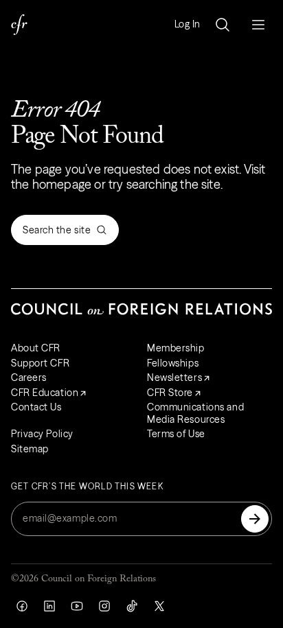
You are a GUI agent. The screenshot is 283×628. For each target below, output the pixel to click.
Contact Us (36, 407)
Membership (176, 348)
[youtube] (77, 606)
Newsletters (174, 377)
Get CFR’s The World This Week (87, 486)
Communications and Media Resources (195, 413)
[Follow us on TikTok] (132, 606)
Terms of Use (176, 434)
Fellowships (173, 363)
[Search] (222, 24)
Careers (29, 377)
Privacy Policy (42, 434)
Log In (187, 24)
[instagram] (104, 606)
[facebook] (22, 606)
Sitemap (30, 449)
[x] (159, 606)
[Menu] (258, 24)
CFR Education (44, 392)
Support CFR (40, 363)
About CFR (35, 348)
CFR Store (170, 392)
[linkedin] (49, 606)
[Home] (19, 24)
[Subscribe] (255, 519)
